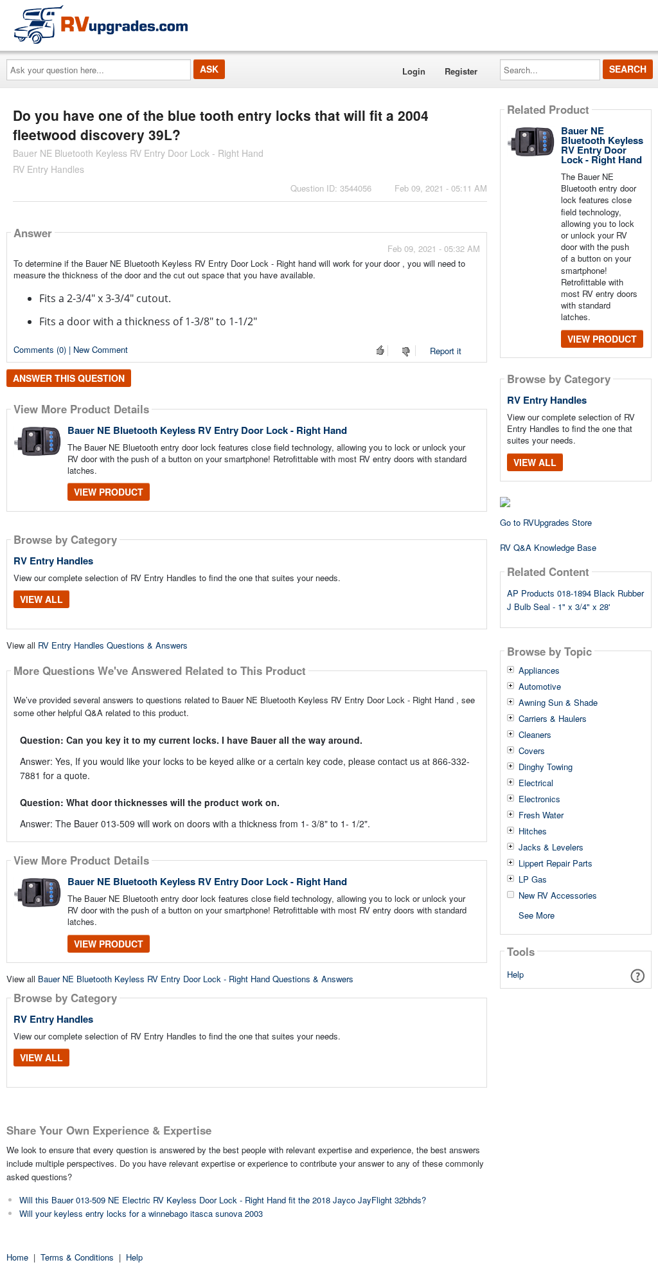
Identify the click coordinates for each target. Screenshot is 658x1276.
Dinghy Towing (546, 766)
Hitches (533, 831)
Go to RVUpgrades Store (546, 522)
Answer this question (69, 378)
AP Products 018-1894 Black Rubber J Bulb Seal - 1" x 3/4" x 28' (575, 600)
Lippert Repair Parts (555, 863)
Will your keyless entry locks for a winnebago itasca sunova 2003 (141, 1213)
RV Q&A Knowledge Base (548, 547)
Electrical (536, 782)
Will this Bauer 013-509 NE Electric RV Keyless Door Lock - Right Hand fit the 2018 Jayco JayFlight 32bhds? (222, 1200)
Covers (532, 750)
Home (17, 1257)
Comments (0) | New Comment (70, 349)
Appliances (539, 670)
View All (41, 599)
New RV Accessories (558, 895)
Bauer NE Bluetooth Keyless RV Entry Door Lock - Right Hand (207, 430)
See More (537, 914)
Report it (445, 350)
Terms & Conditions (77, 1257)
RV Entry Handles (53, 560)
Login (413, 71)
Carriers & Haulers (553, 718)
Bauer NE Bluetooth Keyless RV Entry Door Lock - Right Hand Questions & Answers (195, 979)
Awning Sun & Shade (558, 702)
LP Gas (533, 879)
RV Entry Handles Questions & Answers (113, 645)
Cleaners (535, 734)
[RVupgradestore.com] (100, 24)
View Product (108, 491)
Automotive (540, 686)
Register (461, 71)
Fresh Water (541, 815)
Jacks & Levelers (551, 847)
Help (515, 974)
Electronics (539, 799)
